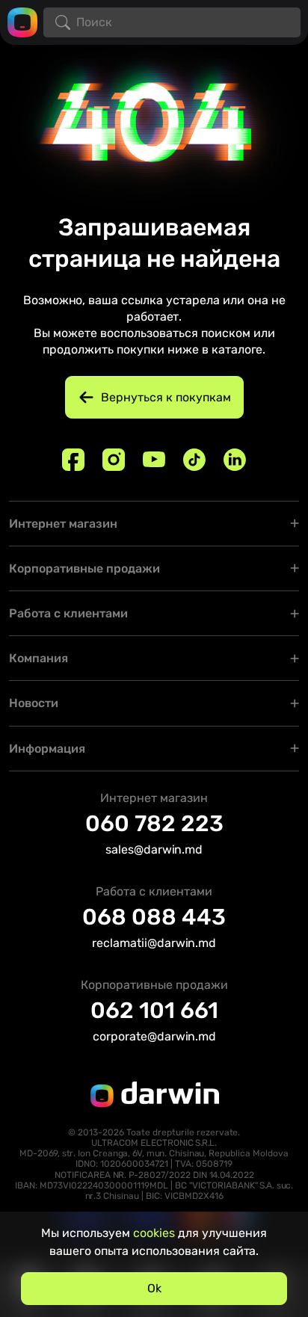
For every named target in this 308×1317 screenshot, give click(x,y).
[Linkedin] (235, 459)
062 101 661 (154, 1010)
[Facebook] (73, 459)
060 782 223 (154, 823)
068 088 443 (154, 917)
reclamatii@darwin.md (154, 943)
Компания (38, 658)
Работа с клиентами (68, 613)
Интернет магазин (63, 523)
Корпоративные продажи (84, 568)
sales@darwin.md (154, 849)
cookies (154, 1233)
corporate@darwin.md (154, 1036)
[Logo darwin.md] (22, 21)
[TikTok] (194, 459)
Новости (33, 703)
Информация (47, 748)
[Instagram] (113, 459)
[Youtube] (154, 460)
